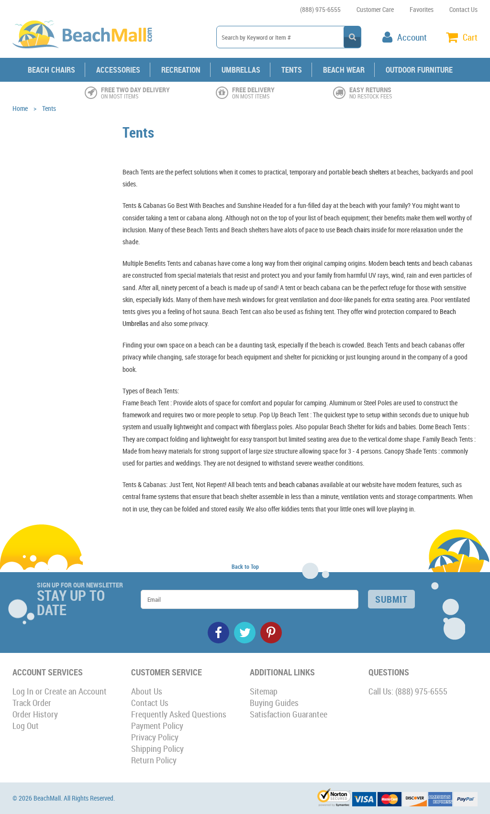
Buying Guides (274, 702)
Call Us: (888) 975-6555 (407, 691)
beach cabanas (299, 484)
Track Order (31, 702)
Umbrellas (241, 70)
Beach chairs (353, 229)
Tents (291, 70)
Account (412, 37)
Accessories (118, 70)
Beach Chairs (51, 70)
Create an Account (76, 691)
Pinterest (271, 632)
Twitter (245, 632)
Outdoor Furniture (419, 70)
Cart (470, 37)
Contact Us (463, 9)
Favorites (422, 9)
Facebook (218, 632)
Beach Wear (344, 70)
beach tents (405, 263)
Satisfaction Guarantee (288, 714)
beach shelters (370, 171)
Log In (22, 691)
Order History (35, 714)
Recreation (180, 70)
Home (20, 108)
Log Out (25, 725)
